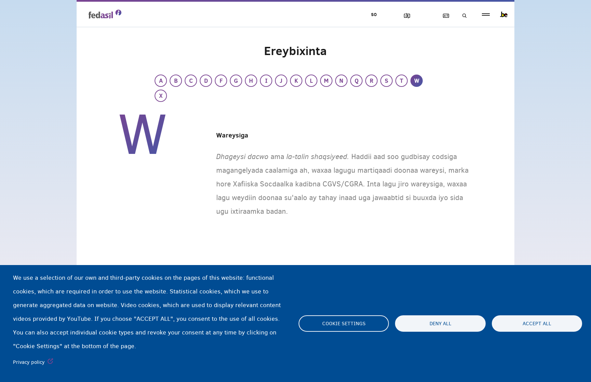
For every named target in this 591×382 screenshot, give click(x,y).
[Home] (105, 14)
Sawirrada (404, 16)
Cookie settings (344, 323)
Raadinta (462, 16)
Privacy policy (29, 362)
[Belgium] (504, 14)
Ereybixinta (443, 16)
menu (486, 14)
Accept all (537, 323)
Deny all (440, 323)
